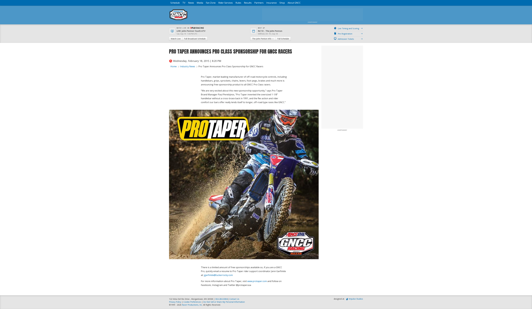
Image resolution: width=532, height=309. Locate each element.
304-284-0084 (221, 299)
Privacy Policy (175, 302)
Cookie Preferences (192, 302)
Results (248, 2)
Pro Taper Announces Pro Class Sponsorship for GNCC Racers (230, 66)
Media (200, 2)
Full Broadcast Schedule (195, 38)
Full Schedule (283, 38)
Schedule (175, 2)
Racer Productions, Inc (192, 304)
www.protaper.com (257, 281)
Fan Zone (211, 2)
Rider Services (225, 2)
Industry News (187, 66)
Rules (238, 2)
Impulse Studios (356, 299)
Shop (282, 2)
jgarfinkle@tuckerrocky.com (218, 275)
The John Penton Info (262, 38)
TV (183, 2)
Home (173, 66)
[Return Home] (178, 20)
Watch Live (176, 38)
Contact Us (234, 299)
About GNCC (294, 2)
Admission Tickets (346, 39)
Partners (259, 2)
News (191, 2)
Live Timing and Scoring (348, 28)
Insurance (271, 2)
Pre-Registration (345, 33)
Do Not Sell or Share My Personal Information (224, 302)
